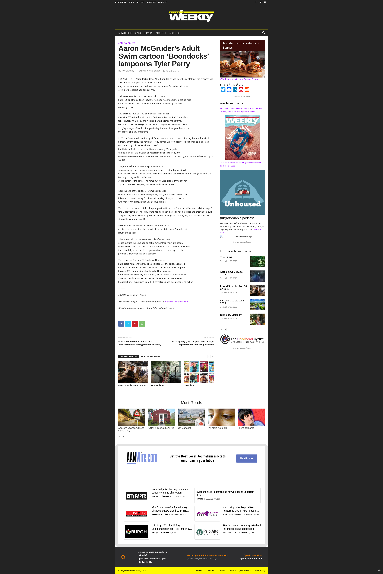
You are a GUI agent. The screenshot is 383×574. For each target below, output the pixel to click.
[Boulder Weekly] (191, 16)
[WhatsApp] (142, 324)
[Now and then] (166, 372)
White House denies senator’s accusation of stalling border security (139, 343)
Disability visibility (231, 315)
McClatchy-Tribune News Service (141, 70)
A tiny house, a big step (161, 427)
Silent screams (246, 427)
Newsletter (120, 2)
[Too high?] (257, 261)
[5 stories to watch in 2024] (257, 304)
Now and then (158, 385)
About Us (162, 2)
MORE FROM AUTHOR (150, 356)
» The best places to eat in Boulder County (239, 79)
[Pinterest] (135, 324)
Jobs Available (245, 571)
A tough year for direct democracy (131, 429)
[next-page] (212, 356)
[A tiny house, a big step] (161, 417)
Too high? (226, 257)
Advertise (151, 2)
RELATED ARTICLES (129, 356)
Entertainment (126, 43)
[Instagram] (260, 2)
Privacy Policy (259, 571)
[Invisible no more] (221, 417)
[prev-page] (209, 356)
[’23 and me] (199, 372)
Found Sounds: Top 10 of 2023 (132, 385)
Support (140, 2)
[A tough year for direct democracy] (131, 417)
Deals (131, 2)
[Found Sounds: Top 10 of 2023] (133, 372)
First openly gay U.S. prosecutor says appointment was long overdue (193, 343)
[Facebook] (256, 2)
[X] (265, 2)
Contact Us (211, 571)
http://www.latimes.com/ (176, 301)
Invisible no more (217, 427)
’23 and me (189, 385)
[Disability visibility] (257, 319)
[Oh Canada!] (191, 417)
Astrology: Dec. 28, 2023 (231, 273)
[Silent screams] (251, 417)
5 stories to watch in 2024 (232, 302)
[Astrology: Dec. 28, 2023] (257, 276)
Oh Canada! (184, 427)
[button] (263, 32)
